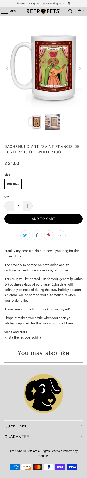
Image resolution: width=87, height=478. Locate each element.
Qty (6, 196)
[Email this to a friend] (61, 235)
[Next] (79, 68)
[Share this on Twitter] (25, 235)
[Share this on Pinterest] (49, 235)
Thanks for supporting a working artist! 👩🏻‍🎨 (43, 3)
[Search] (70, 11)
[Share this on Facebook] (37, 235)
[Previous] (7, 68)
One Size (13, 184)
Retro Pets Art (28, 451)
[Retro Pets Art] (43, 11)
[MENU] (2, 11)
